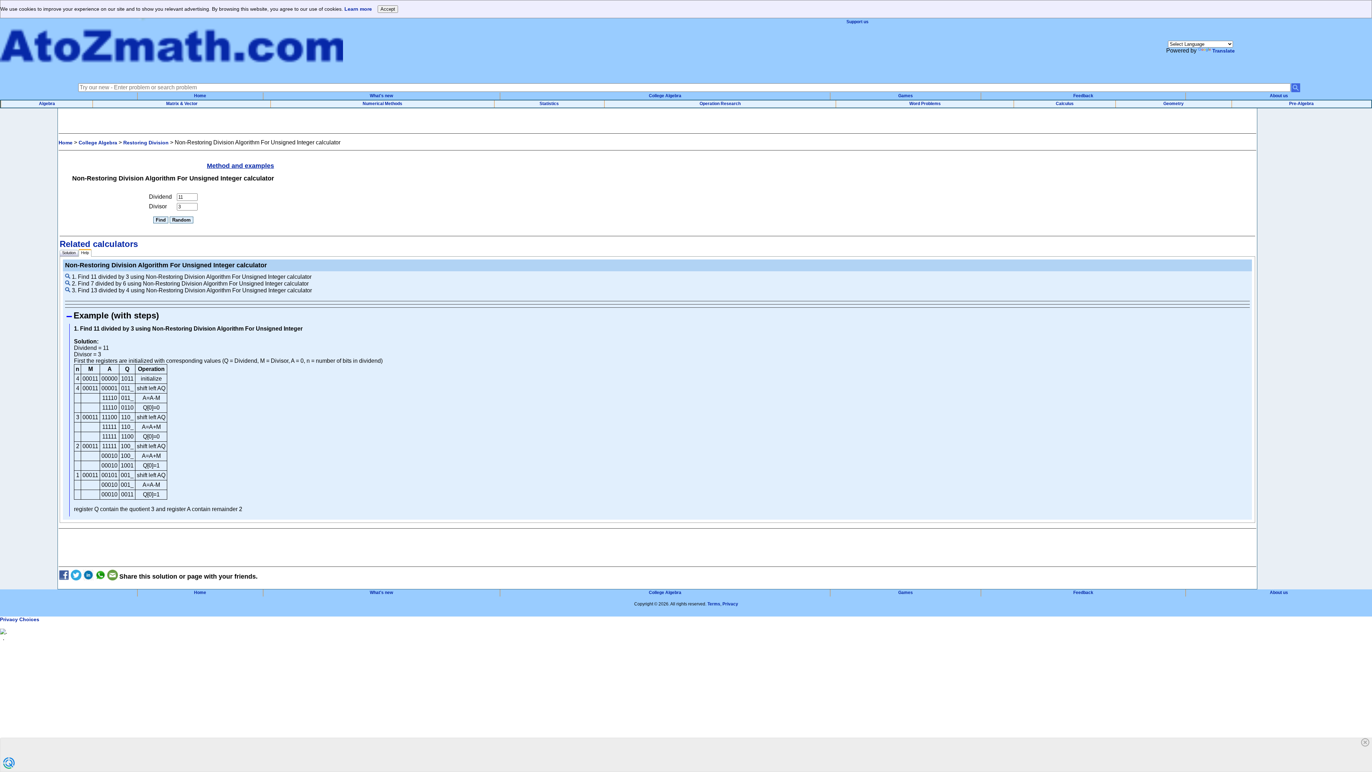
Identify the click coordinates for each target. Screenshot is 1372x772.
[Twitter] (76, 576)
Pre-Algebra (1301, 103)
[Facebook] (64, 576)
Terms (713, 604)
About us (1279, 95)
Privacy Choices (19, 619)
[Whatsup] (100, 576)
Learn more (358, 9)
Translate (1223, 51)
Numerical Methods (382, 103)
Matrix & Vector (182, 103)
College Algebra (665, 95)
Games (905, 95)
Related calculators (99, 244)
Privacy (730, 604)
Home (200, 95)
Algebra (47, 103)
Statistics (549, 103)
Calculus (1065, 103)
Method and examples (240, 165)
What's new (381, 95)
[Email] (112, 576)
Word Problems (925, 103)
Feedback (1083, 95)
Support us (857, 21)
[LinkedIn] (88, 576)
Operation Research (720, 103)
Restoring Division (146, 142)
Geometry (1173, 103)
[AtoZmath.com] (171, 74)
